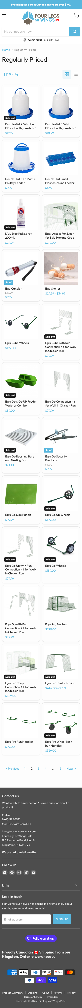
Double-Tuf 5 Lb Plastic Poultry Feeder (20, 181)
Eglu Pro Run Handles (19, 742)
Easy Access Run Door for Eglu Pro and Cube (59, 235)
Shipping (32, 992)
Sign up (62, 919)
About (45, 992)
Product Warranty (12, 992)
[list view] (75, 74)
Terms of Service (33, 996)
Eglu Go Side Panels (18, 515)
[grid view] (66, 74)
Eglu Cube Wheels (17, 343)
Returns (58, 992)
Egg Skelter (52, 288)
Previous (13, 768)
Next (70, 768)
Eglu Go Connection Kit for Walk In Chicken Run (60, 403)
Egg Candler (13, 288)
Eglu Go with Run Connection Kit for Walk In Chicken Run (20, 628)
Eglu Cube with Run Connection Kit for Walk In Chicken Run (60, 346)
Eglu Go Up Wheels (57, 515)
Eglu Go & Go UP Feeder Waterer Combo (21, 403)
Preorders (53, 996)
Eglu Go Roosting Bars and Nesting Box (19, 458)
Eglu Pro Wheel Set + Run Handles (58, 743)
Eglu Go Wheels (55, 566)
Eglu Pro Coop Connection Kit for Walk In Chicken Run (20, 687)
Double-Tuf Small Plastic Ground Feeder (59, 181)
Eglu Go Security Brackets (56, 458)
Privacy (71, 992)
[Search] (74, 31)
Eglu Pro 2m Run (55, 624)
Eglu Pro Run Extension (60, 683)
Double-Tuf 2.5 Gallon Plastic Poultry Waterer (20, 126)
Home (6, 49)
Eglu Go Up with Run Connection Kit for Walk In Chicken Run (20, 569)
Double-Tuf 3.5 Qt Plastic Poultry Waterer (60, 126)
